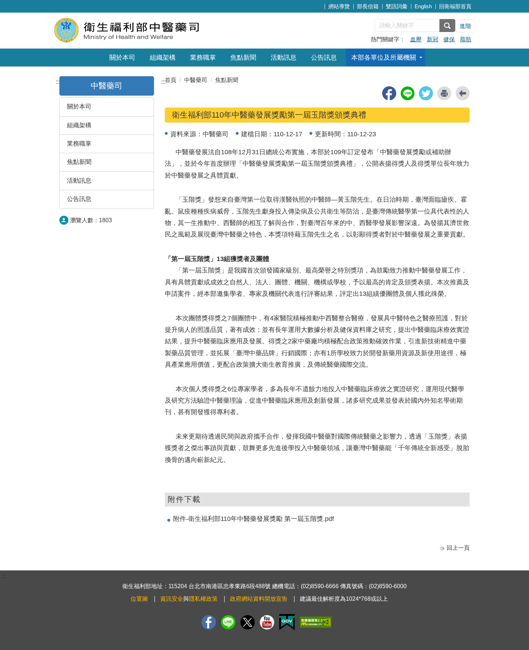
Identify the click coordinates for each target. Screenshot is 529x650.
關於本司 (122, 57)
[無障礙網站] (315, 622)
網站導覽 (339, 6)
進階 (465, 26)
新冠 (432, 39)
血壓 (416, 39)
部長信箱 (368, 6)
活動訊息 (284, 57)
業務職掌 (203, 57)
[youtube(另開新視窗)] (267, 622)
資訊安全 (171, 599)
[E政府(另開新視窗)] (287, 622)
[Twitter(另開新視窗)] (247, 622)
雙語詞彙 (396, 6)
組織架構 (163, 57)
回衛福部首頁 (455, 6)
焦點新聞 (243, 57)
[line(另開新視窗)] (408, 93)
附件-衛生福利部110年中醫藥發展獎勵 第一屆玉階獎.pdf (253, 518)
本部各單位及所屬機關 (383, 57)
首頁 (170, 80)
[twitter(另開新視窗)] (426, 93)
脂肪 (465, 39)
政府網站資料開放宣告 (259, 599)
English (423, 6)
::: (328, 6)
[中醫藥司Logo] (141, 29)
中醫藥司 (195, 80)
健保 (449, 39)
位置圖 (139, 599)
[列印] (444, 93)
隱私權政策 (203, 599)
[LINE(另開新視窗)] (228, 622)
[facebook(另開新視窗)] (389, 93)
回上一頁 (458, 548)
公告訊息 (324, 57)
